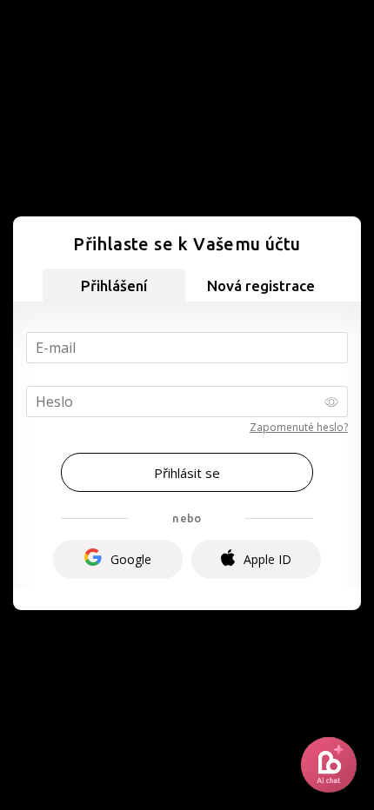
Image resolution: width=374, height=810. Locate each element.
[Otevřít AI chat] (329, 765)
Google (130, 559)
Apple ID (267, 559)
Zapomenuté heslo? (299, 427)
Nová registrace (261, 285)
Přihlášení (114, 285)
